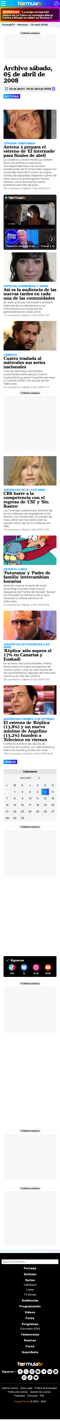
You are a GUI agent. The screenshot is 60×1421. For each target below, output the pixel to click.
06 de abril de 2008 (38, 88)
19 (45, 805)
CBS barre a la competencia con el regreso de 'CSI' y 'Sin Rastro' (26, 500)
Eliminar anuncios (31, 33)
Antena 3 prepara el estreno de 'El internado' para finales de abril (29, 151)
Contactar (32, 1396)
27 (52, 811)
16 (22, 805)
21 (7, 811)
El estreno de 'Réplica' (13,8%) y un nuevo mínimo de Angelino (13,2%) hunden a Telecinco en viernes (27, 731)
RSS (42, 1396)
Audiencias (30, 1300)
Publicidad (19, 1396)
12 (45, 798)
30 (22, 818)
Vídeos (30, 1312)
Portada (30, 1268)
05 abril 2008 (39, 24)
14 (7, 805)
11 (37, 798)
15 (14, 805)
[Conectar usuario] (56, 3)
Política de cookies (18, 1392)
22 (14, 811)
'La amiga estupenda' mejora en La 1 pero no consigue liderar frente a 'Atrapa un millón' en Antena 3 (27, 15)
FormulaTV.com (22, 1401)
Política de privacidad (46, 1388)
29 (14, 818)
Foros (30, 1346)
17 (30, 805)
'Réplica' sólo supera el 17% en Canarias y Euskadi (28, 655)
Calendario (30, 1285)
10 (30, 798)
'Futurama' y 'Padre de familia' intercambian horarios (27, 577)
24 (30, 811)
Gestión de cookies (40, 1392)
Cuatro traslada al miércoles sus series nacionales (24, 362)
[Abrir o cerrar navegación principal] (3, 3)
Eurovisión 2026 (30, 1329)
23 (22, 811)
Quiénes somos (10, 1388)
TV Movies (30, 1295)
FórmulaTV (8, 24)
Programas (30, 1324)
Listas (30, 1290)
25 (37, 811)
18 (37, 805)
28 (7, 818)
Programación (30, 1306)
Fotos (30, 1318)
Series (30, 1280)
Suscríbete (30, 1352)
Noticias (23, 24)
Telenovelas (30, 1334)
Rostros (30, 1340)
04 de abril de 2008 (21, 88)
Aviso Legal (26, 1388)
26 (45, 811)
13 (53, 798)
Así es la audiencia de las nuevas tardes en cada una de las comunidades (30, 294)
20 (52, 805)
